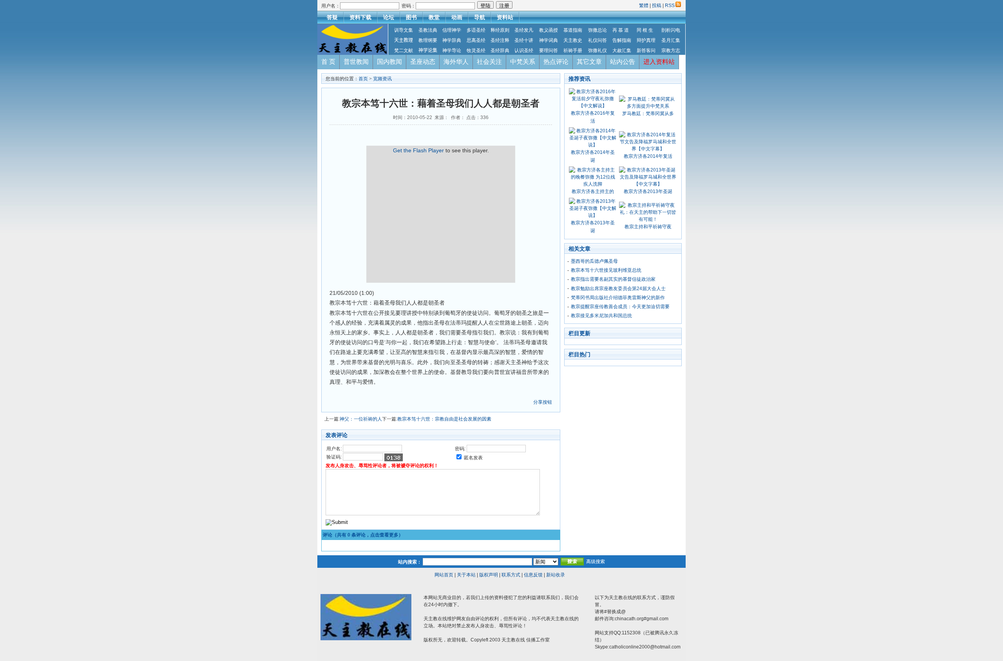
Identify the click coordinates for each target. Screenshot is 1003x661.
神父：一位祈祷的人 (361, 419)
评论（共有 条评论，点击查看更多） (363, 535)
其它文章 (589, 61)
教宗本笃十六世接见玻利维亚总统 (606, 270)
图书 (411, 17)
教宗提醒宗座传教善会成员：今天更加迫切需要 (620, 306)
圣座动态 (422, 61)
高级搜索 (595, 561)
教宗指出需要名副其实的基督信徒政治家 (613, 279)
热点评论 (555, 61)
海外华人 (456, 61)
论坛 (388, 17)
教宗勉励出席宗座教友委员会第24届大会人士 (618, 288)
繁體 (644, 5)
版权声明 (488, 575)
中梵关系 (522, 61)
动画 (456, 17)
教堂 (434, 17)
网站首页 (444, 575)
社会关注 (489, 61)
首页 (363, 78)
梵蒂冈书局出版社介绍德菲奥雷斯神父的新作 (618, 297)
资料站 (505, 17)
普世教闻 (356, 61)
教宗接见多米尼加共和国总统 (601, 315)
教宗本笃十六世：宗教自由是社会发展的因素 (444, 419)
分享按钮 (542, 402)
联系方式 (511, 575)
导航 (479, 17)
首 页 (328, 61)
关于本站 (466, 575)
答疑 (332, 17)
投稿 (656, 5)
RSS (670, 5)
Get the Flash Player (418, 150)
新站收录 (555, 575)
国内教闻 (389, 61)
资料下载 (360, 17)
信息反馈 (533, 575)
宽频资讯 (382, 78)
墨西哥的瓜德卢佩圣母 (594, 261)
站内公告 (622, 61)
